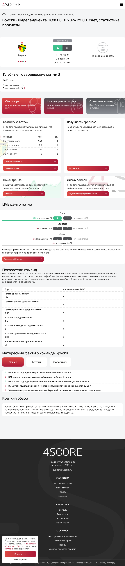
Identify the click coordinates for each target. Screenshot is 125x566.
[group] (21, 106)
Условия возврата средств (62, 549)
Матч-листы (62, 522)
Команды (62, 496)
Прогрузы (62, 509)
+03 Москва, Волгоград (105, 563)
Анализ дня (62, 514)
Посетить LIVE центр (13, 259)
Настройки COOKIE (85, 563)
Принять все (20, 554)
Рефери (62, 492)
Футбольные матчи (62, 483)
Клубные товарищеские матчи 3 (83, 193)
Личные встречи (12, 168)
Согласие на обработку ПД (62, 563)
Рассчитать (74, 168)
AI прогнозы (62, 518)
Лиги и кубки (62, 487)
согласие (9, 548)
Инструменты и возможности (62, 536)
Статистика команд (13, 161)
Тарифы (62, 544)
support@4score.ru (62, 469)
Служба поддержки (62, 540)
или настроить (20, 559)
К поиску (8, 193)
